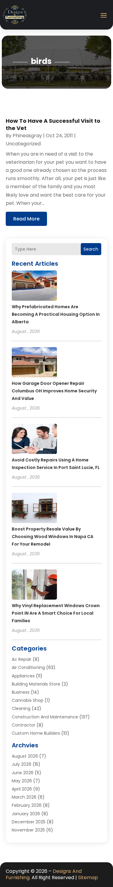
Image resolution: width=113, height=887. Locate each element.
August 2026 (25, 756)
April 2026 (22, 789)
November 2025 (28, 830)
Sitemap (88, 877)
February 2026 (27, 805)
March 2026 (24, 797)
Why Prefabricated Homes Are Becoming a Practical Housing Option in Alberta (56, 314)
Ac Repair (21, 659)
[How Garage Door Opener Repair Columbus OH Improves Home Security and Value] (34, 363)
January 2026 (26, 814)
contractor (23, 725)
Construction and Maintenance (45, 717)
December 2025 (29, 822)
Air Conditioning (28, 667)
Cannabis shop (27, 700)
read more (26, 218)
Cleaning (21, 708)
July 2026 (21, 764)
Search (90, 249)
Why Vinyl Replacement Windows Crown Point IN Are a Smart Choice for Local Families (56, 613)
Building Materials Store (36, 684)
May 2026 (22, 781)
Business (21, 692)
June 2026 (22, 773)
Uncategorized (23, 143)
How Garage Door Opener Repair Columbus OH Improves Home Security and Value (54, 390)
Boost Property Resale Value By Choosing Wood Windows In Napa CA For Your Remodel (52, 536)
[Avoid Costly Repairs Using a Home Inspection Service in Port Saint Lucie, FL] (34, 440)
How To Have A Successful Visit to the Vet (53, 124)
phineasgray (27, 135)
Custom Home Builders (36, 733)
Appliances (23, 676)
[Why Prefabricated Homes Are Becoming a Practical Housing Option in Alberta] (34, 287)
